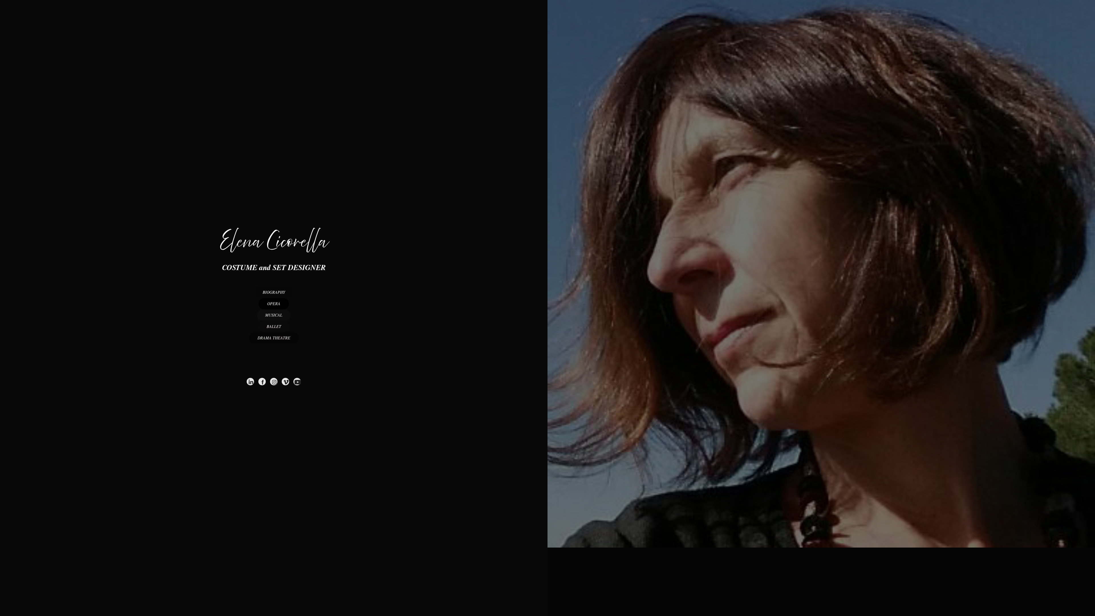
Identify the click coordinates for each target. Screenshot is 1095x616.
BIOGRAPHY (274, 292)
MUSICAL (273, 315)
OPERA (273, 303)
